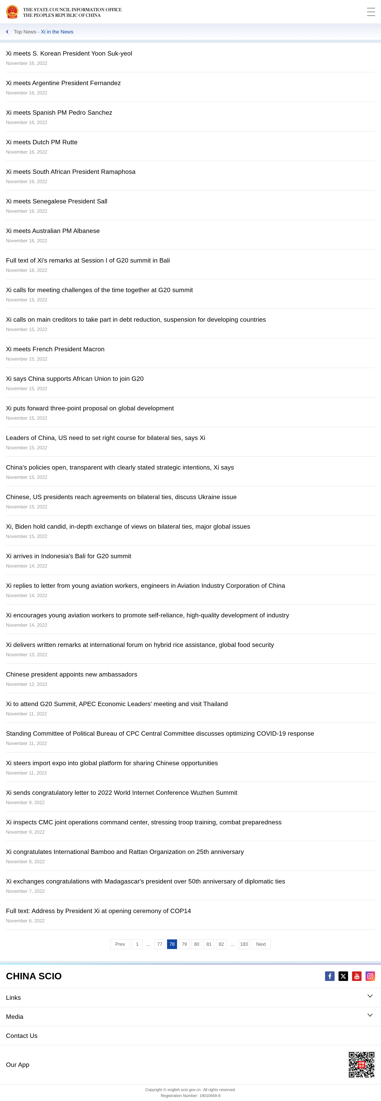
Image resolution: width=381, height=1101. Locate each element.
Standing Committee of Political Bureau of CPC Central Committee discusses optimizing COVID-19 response (160, 733)
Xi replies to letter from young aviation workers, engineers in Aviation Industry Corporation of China (145, 585)
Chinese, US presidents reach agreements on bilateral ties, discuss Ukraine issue (121, 496)
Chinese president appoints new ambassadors (71, 674)
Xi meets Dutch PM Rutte (42, 142)
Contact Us (22, 1035)
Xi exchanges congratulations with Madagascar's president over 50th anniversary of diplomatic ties (145, 881)
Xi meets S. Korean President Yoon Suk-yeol (69, 53)
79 (184, 944)
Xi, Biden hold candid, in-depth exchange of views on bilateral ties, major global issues (128, 526)
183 (244, 944)
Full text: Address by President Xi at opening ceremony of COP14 (98, 910)
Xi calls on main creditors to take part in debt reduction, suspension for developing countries (136, 319)
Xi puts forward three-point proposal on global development (90, 408)
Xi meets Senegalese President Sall (56, 201)
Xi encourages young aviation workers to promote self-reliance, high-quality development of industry (147, 615)
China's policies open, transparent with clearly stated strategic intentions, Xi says (120, 467)
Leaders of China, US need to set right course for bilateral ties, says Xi (105, 437)
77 (159, 944)
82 (221, 944)
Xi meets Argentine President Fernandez (63, 83)
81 (209, 944)
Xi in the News (57, 32)
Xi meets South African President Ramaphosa (71, 171)
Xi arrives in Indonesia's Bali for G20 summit (68, 556)
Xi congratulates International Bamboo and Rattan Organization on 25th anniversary (125, 851)
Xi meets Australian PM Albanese (53, 230)
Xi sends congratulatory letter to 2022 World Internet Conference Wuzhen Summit (121, 792)
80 (196, 944)
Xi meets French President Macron (55, 349)
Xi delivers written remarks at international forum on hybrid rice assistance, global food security (140, 644)
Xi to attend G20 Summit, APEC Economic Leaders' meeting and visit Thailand (117, 703)
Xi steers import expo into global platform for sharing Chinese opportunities (112, 763)
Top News (25, 32)
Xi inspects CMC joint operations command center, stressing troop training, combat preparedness (144, 822)
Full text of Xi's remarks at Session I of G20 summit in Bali (88, 260)
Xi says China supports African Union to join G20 (75, 378)
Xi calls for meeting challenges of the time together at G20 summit (99, 290)
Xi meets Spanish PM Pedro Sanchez (59, 112)
